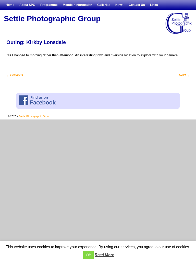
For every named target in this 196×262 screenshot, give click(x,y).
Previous (14, 75)
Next (184, 75)
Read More (104, 255)
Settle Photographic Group (52, 18)
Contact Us (137, 5)
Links (154, 5)
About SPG (27, 5)
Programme (49, 5)
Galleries (103, 5)
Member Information (77, 5)
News (119, 5)
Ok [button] (88, 255)
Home (10, 5)
